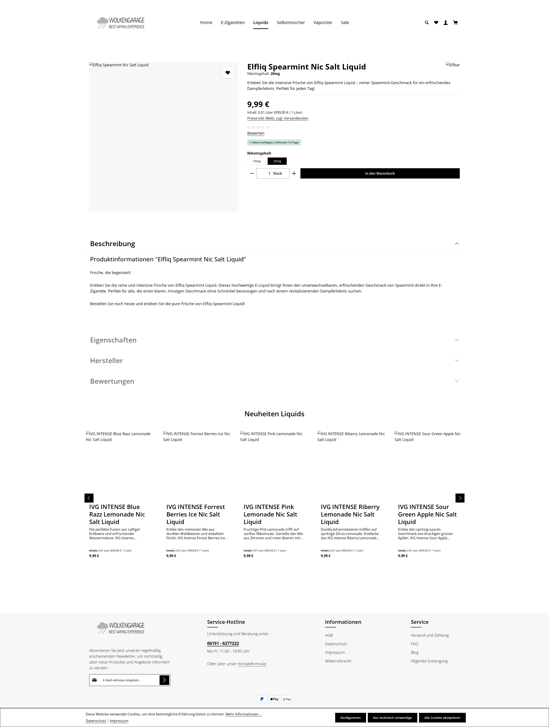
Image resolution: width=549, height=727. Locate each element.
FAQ (414, 643)
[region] (164, 136)
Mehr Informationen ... (244, 714)
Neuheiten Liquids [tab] (274, 413)
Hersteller (106, 360)
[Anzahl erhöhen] (294, 173)
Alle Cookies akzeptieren (442, 718)
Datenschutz (336, 643)
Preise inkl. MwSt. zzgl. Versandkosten (277, 118)
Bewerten (255, 133)
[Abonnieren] (164, 680)
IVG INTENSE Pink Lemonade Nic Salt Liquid (270, 514)
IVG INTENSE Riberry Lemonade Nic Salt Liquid (350, 514)
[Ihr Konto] (445, 22)
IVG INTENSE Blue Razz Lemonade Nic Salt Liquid (117, 514)
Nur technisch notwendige (392, 718)
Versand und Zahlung (430, 635)
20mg (277, 161)
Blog (414, 652)
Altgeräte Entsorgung (429, 660)
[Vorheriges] (89, 498)
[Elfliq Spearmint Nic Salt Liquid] (163, 136)
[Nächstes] (460, 498)
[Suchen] (426, 22)
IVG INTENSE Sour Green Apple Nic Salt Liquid (427, 514)
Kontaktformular (252, 663)
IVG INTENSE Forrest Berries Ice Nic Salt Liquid (195, 514)
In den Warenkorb (380, 173)
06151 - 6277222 (223, 643)
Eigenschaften (113, 339)
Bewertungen (112, 381)
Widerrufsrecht (338, 660)
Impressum (335, 652)
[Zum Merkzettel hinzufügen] (227, 72)
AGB (329, 635)
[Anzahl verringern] (251, 173)
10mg (257, 161)
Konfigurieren (351, 718)
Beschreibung (112, 243)
